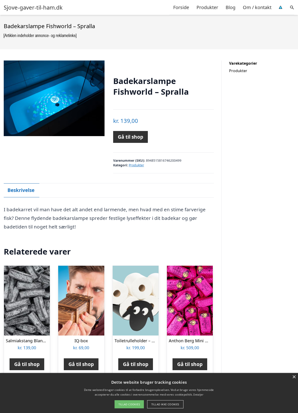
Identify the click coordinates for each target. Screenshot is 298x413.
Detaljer (198, 394)
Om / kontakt (257, 7)
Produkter (207, 7)
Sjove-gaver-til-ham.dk (33, 7)
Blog (230, 7)
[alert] (149, 393)
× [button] (294, 377)
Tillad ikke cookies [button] (165, 404)
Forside (181, 7)
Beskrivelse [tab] (20, 190)
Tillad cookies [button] (129, 404)
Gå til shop (130, 137)
